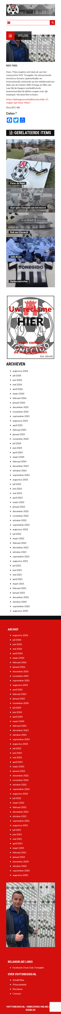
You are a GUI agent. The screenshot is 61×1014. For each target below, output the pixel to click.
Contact (17, 993)
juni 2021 (17, 570)
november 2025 (21, 411)
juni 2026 (17, 380)
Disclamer (18, 989)
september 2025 (21, 416)
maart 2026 (18, 393)
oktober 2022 (20, 520)
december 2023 (21, 466)
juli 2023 (17, 484)
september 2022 (21, 524)
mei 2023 (17, 493)
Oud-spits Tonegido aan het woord (28, 207)
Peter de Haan (17, 183)
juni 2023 (17, 488)
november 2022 (21, 515)
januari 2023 (19, 506)
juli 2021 (17, 565)
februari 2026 (19, 398)
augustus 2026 (20, 371)
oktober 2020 (20, 601)
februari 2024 (19, 461)
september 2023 (21, 475)
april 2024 (18, 452)
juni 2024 (17, 447)
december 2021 (21, 547)
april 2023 (18, 497)
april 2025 (18, 425)
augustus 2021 (20, 561)
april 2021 (18, 579)
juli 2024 (17, 443)
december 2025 (21, 407)
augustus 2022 (20, 529)
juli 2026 (17, 375)
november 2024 (21, 438)
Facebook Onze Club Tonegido (28, 967)
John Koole (16, 256)
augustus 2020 (20, 610)
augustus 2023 (20, 479)
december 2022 (21, 511)
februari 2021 (19, 588)
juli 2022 (17, 533)
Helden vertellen (18, 281)
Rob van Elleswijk (19, 232)
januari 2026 (19, 402)
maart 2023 (18, 502)
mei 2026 (17, 384)
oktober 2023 (20, 470)
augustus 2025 (20, 420)
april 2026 (18, 389)
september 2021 (21, 556)
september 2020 (21, 606)
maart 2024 (18, 457)
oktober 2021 (20, 552)
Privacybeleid (19, 984)
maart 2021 (18, 583)
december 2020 (21, 597)
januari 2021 (19, 592)
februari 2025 (19, 429)
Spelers (23, 35)
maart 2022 (18, 538)
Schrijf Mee (18, 980)
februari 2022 (19, 543)
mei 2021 (17, 574)
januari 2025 (19, 434)
